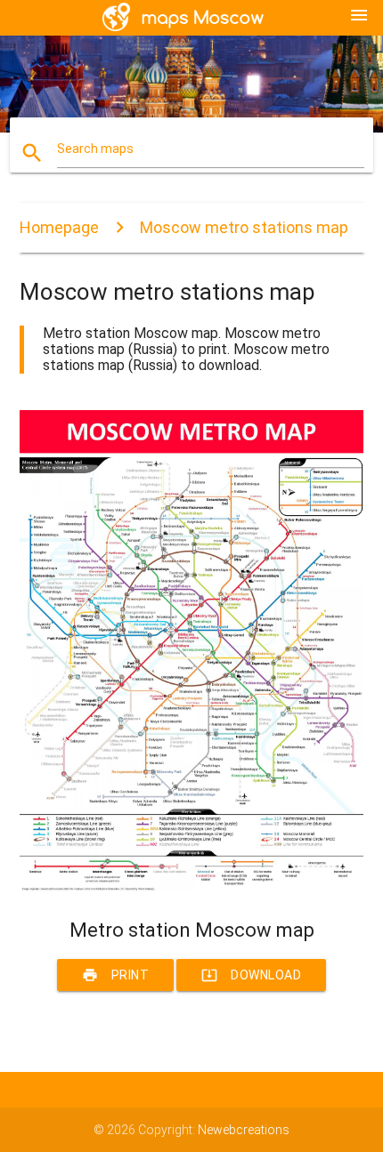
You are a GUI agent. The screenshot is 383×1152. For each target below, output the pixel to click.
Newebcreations (243, 1130)
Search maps (95, 148)
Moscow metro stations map (244, 227)
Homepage (59, 227)
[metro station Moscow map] (192, 888)
